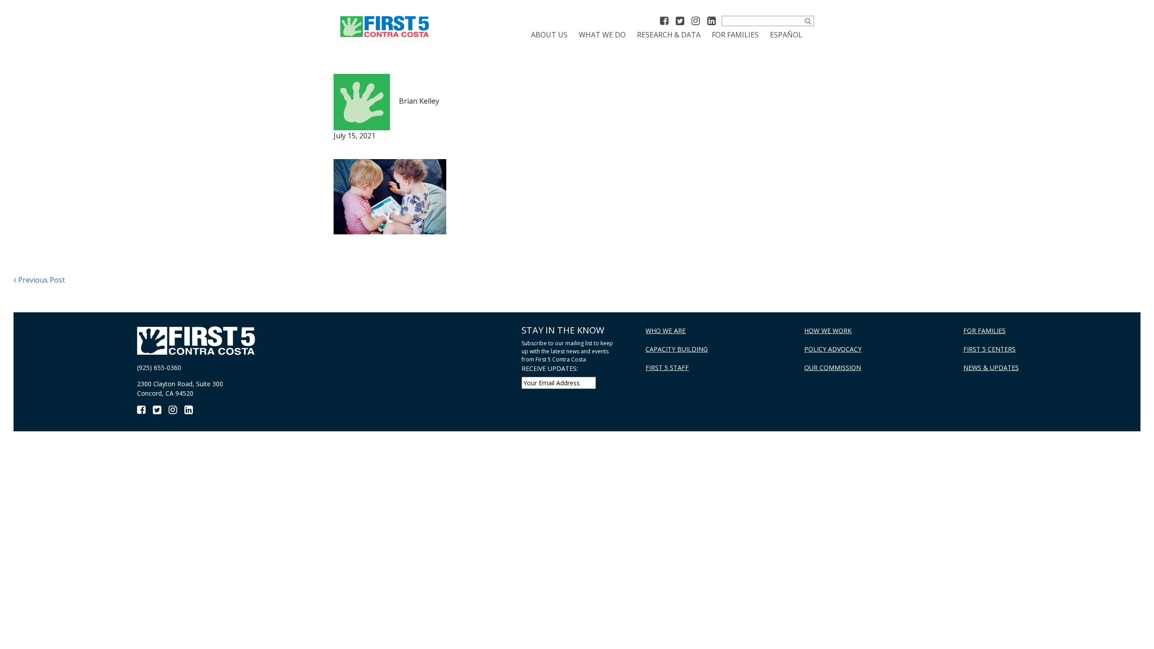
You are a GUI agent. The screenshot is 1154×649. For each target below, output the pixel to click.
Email (252, 273)
